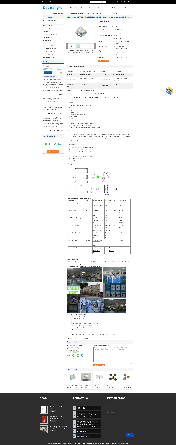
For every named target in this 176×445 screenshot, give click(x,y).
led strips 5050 (73, 338)
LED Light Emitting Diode (49, 34)
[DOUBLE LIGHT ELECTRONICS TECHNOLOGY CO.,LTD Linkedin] (79, 407)
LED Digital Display (48, 51)
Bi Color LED (46, 40)
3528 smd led (81, 338)
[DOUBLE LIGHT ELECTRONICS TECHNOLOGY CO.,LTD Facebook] (84, 407)
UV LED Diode (46, 54)
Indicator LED (46, 31)
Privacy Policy (49, 443)
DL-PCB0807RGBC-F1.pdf (99, 93)
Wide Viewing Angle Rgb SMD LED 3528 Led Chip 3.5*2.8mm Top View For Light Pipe (72, 386)
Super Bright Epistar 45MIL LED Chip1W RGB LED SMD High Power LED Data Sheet (99, 386)
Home (66, 8)
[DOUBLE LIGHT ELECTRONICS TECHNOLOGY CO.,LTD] (52, 7)
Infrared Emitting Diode (49, 23)
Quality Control (111, 8)
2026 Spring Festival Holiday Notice (58, 407)
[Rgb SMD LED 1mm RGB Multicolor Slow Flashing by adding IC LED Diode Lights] (112, 377)
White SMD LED (47, 43)
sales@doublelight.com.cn (51, 2)
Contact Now (104, 60)
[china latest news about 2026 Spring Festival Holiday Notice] (43, 409)
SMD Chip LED (47, 26)
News (91, 8)
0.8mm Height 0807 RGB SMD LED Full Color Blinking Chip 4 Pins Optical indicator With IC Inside (81, 52)
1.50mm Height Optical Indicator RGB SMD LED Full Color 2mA (86, 385)
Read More (53, 411)
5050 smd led (88, 338)
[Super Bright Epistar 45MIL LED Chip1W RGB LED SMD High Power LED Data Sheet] (99, 377)
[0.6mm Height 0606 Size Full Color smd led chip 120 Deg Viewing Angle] (126, 377)
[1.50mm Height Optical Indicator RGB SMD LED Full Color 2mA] (86, 377)
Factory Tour (100, 8)
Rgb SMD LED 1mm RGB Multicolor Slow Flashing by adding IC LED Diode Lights (112, 386)
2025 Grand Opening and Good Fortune (57, 417)
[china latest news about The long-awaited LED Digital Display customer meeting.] (43, 429)
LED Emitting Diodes (48, 48)
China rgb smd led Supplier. (61, 443)
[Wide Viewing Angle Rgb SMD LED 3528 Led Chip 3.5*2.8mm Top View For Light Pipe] (72, 377)
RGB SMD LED (56, 14)
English (131, 2)
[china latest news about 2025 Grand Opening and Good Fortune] (43, 419)
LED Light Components (49, 20)
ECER (128, 443)
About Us (83, 8)
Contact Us (122, 8)
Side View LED (46, 45)
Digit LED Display (47, 57)
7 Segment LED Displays (49, 28)
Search (108, 2)
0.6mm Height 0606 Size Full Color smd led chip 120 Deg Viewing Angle (126, 386)
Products (73, 8)
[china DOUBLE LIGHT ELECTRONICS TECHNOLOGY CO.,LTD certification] (47, 69)
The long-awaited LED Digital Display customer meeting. (58, 427)
